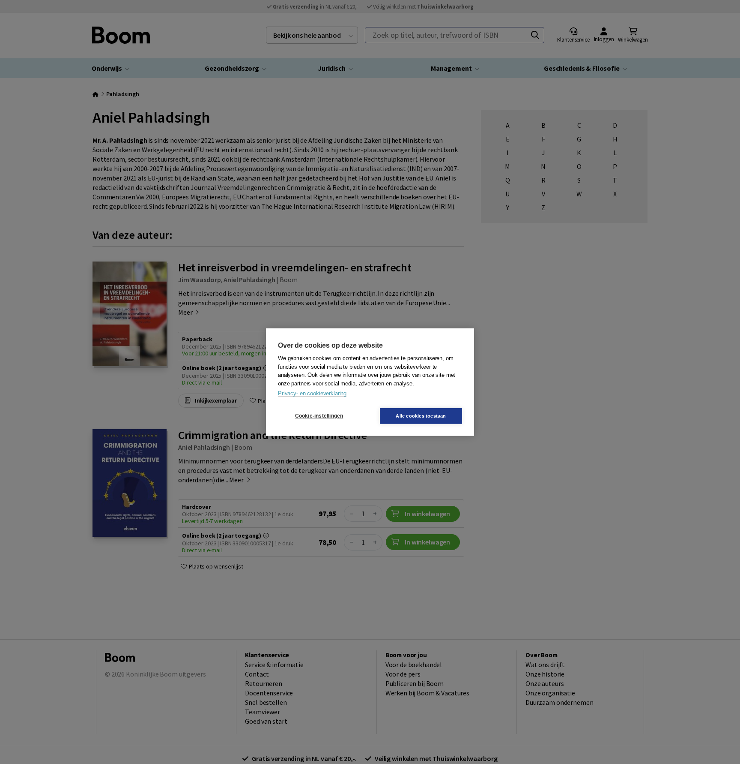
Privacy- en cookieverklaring (312, 393)
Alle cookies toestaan (421, 415)
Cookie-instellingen (319, 416)
